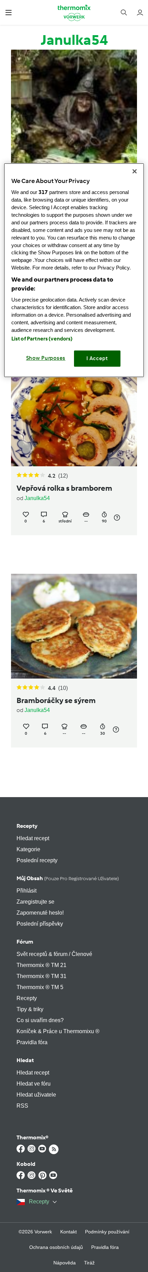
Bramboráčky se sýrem (56, 700)
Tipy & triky (30, 1009)
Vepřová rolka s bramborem (64, 488)
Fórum (25, 941)
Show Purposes (46, 358)
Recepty (27, 826)
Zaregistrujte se (35, 902)
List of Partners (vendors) (42, 339)
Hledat (25, 1060)
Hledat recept (33, 838)
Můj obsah (68, 878)
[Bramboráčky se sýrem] (74, 626)
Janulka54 (37, 498)
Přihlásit (26, 891)
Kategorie (28, 849)
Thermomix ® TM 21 (41, 965)
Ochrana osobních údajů (56, 1247)
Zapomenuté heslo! (40, 913)
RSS (22, 1106)
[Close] (134, 171)
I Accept (97, 359)
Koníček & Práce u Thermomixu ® (58, 1031)
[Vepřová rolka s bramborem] (74, 414)
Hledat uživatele (36, 1095)
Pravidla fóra (32, 1042)
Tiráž (89, 1262)
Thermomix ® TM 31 (41, 976)
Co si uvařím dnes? (40, 1020)
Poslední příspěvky (40, 924)
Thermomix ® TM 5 (40, 987)
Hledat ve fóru (34, 1084)
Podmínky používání (107, 1231)
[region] (74, 270)
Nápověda (64, 1262)
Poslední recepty (37, 860)
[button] (8, 12)
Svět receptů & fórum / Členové (54, 954)
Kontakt (68, 1231)
